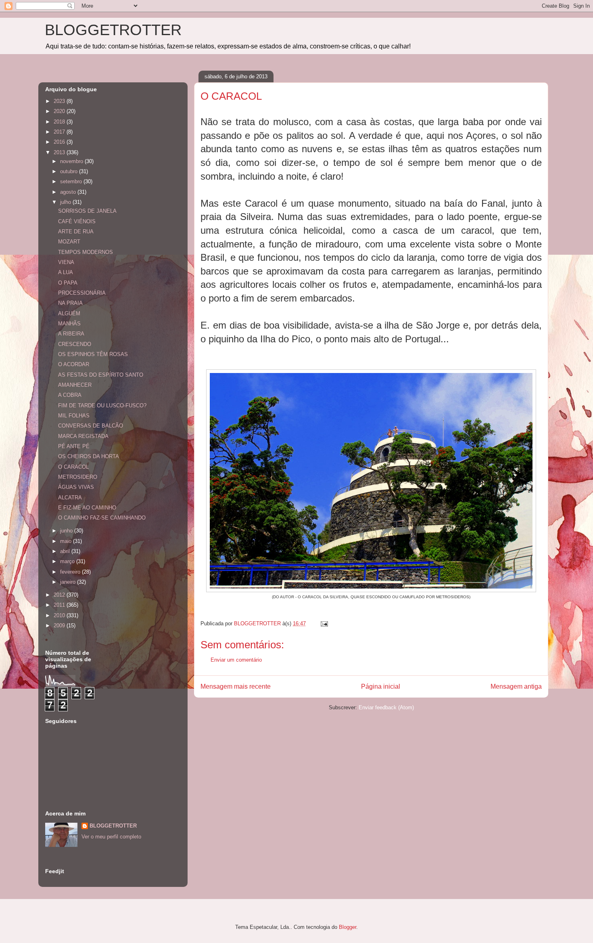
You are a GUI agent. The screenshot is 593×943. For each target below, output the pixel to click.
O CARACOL (73, 467)
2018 (60, 122)
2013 (60, 152)
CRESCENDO (74, 344)
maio (66, 541)
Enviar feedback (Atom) (386, 707)
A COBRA (69, 395)
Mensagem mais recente (235, 686)
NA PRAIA (70, 303)
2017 (60, 132)
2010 (60, 615)
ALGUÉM (69, 313)
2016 (60, 142)
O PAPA (67, 283)
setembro (72, 181)
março (68, 561)
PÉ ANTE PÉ (74, 446)
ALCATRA (70, 498)
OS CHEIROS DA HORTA (88, 456)
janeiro (68, 582)
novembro (72, 161)
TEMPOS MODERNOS (85, 252)
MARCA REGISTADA (83, 436)
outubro (69, 171)
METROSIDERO (77, 477)
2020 (60, 111)
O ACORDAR (73, 364)
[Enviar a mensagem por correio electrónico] (324, 623)
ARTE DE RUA (76, 231)
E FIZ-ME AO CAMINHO (87, 508)
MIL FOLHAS (74, 416)
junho (67, 531)
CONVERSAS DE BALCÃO (90, 426)
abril (65, 551)
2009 (60, 625)
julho (66, 202)
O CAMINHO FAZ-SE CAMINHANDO (102, 518)
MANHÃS (69, 324)
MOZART (69, 242)
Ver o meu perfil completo (111, 837)
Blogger (347, 927)
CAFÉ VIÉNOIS (77, 221)
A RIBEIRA (71, 334)
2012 (60, 595)
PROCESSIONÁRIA (82, 293)
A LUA (65, 272)
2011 (60, 605)
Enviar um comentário (236, 660)
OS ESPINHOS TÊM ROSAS (93, 354)
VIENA (66, 262)
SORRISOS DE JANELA (87, 211)
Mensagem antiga (516, 686)
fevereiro (71, 572)
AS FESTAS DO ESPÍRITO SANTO (100, 375)
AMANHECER (75, 385)
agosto (68, 192)
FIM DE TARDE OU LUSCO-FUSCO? (102, 405)
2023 (60, 101)
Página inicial (380, 686)
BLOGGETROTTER (113, 29)
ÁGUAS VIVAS (76, 487)
